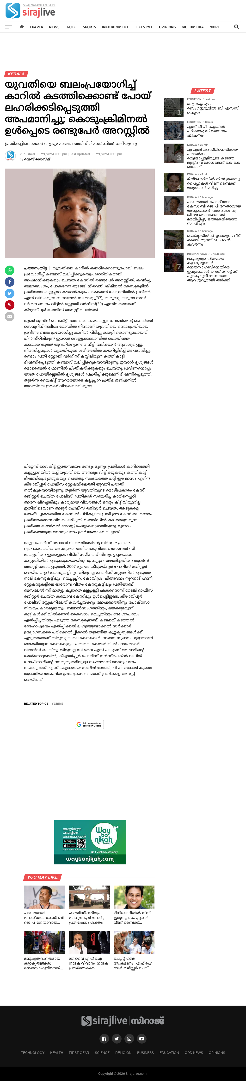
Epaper (36, 27)
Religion (123, 1053)
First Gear (79, 1053)
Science (102, 1053)
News (54, 27)
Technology (32, 1053)
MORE (214, 27)
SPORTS (89, 27)
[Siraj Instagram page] (129, 1039)
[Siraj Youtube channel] (142, 1039)
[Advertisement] (153, 11)
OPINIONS (167, 27)
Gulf (71, 27)
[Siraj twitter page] (117, 1039)
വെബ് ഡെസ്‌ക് (37, 160)
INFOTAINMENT (115, 27)
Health (56, 1053)
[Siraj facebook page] (104, 1039)
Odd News (194, 1053)
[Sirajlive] (123, 1025)
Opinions (217, 1053)
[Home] (22, 27)
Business (145, 1053)
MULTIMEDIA (193, 27)
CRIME (58, 703)
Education (169, 1053)
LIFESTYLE (144, 27)
